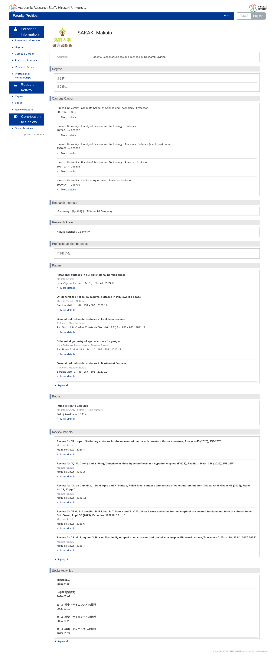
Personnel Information (28, 40)
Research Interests (26, 60)
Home (227, 15)
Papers (19, 96)
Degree (19, 47)
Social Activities (24, 128)
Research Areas (24, 67)
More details (68, 117)
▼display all (61, 385)
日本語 (243, 16)
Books (18, 102)
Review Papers (24, 109)
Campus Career (24, 53)
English (258, 16)
